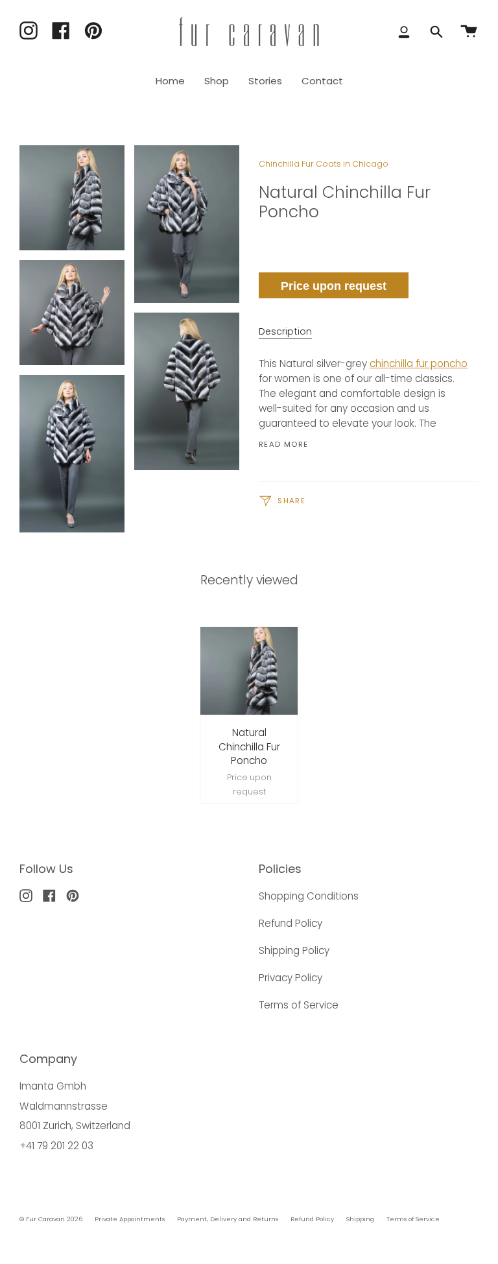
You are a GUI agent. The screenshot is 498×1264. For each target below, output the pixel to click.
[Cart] (469, 32)
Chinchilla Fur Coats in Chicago (323, 163)
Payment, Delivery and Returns (227, 1219)
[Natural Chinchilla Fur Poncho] (249, 671)
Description (285, 331)
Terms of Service (298, 1005)
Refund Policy (290, 923)
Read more (283, 444)
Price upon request (333, 286)
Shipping (360, 1219)
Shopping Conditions (309, 896)
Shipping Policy (294, 950)
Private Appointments (130, 1219)
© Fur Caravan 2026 (50, 1219)
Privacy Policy (290, 977)
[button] (217, 81)
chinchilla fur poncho (419, 363)
